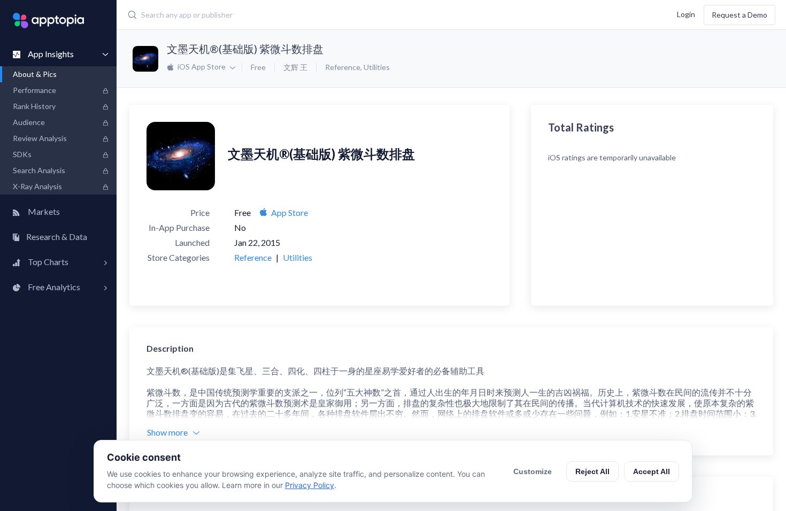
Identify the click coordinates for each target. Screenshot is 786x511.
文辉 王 (295, 67)
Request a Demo (739, 14)
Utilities (377, 67)
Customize (532, 471)
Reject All (592, 471)
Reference (342, 67)
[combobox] (332, 15)
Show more (167, 432)
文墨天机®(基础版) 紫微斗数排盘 (245, 48)
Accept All (651, 471)
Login (686, 13)
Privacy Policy (309, 485)
